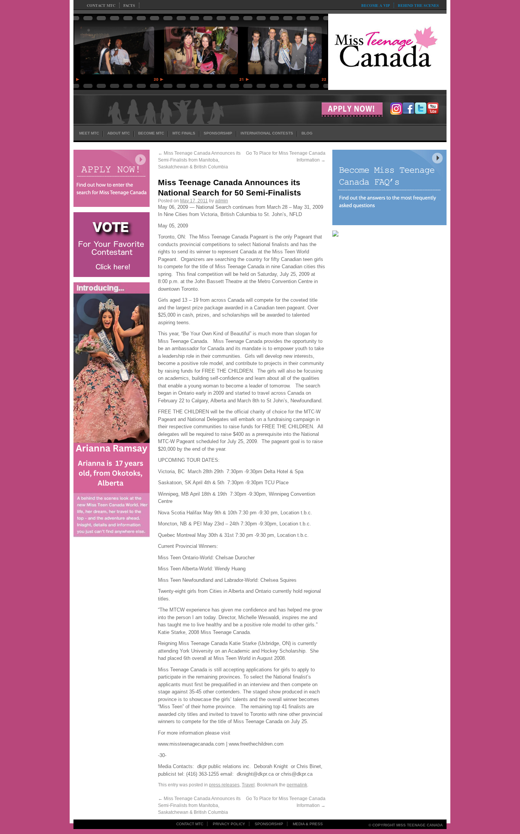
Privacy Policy (229, 824)
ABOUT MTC (118, 133)
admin (221, 200)
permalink (297, 785)
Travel (248, 785)
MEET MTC (89, 133)
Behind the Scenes (418, 5)
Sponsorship (269, 824)
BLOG (307, 133)
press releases (224, 785)
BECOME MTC (151, 133)
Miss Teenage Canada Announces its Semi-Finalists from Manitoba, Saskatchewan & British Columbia (199, 160)
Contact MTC (101, 5)
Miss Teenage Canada (387, 50)
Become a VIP (375, 5)
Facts (129, 5)
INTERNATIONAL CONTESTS (267, 133)
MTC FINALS (183, 133)
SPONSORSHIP (218, 133)
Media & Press (308, 824)
